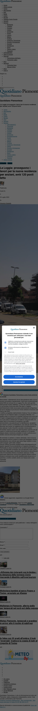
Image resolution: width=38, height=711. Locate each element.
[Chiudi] (34, 327)
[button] (19, 352)
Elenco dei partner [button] (20, 363)
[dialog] (19, 356)
